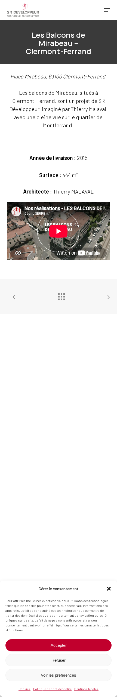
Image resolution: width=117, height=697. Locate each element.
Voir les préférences (58, 675)
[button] (109, 588)
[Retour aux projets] (61, 295)
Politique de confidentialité (52, 689)
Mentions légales (86, 689)
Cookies (24, 689)
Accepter (59, 645)
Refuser (58, 660)
